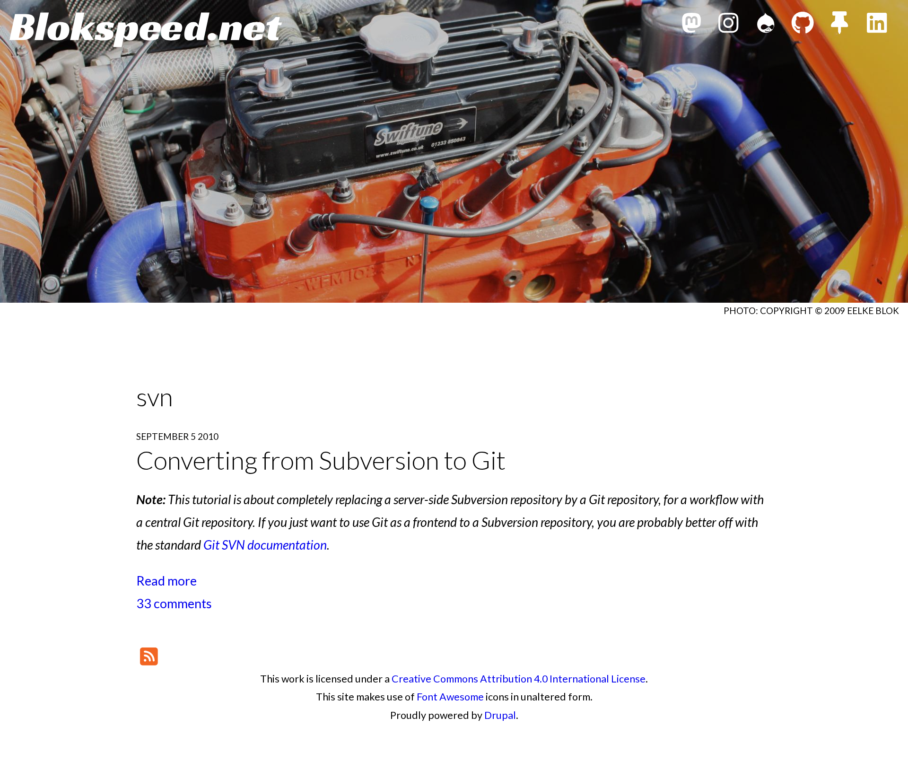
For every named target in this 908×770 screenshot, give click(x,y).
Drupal (500, 715)
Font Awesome (450, 697)
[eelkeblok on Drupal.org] (765, 25)
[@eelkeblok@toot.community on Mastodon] (691, 25)
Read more (166, 580)
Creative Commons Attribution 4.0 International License (519, 679)
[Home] (145, 29)
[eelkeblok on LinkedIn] (876, 25)
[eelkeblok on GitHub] (802, 25)
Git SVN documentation (265, 544)
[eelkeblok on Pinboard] (839, 25)
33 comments (174, 603)
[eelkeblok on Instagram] (728, 25)
